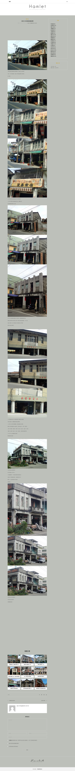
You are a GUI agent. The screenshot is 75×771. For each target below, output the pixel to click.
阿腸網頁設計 (39, 769)
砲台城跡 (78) (53, 30)
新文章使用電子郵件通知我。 (13, 746)
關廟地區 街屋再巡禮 (14, 688)
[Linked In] (46, 694)
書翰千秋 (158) (53, 34)
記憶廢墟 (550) (53, 54)
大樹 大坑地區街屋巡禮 (27, 21)
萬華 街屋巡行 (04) (41, 664)
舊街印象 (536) (53, 51)
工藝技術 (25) (53, 31)
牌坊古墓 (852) (53, 53)
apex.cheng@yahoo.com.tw (23, 705)
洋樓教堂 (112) (53, 28)
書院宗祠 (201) (53, 36)
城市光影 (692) (53, 48)
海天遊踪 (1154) (53, 25)
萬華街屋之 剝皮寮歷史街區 (41, 688)
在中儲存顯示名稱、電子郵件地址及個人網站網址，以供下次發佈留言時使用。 (23, 740)
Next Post (43, 700)
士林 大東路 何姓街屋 (27, 676)
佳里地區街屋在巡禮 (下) (27, 688)
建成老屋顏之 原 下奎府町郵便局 (14, 676)
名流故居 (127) (53, 40)
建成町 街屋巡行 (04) (27, 664)
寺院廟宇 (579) (53, 43)
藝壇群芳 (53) (53, 33)
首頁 (10, 1)
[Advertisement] (27, 32)
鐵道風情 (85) (53, 39)
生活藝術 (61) (53, 45)
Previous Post (12, 700)
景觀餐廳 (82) (53, 37)
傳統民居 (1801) (53, 56)
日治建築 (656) (53, 42)
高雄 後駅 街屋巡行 (41, 676)
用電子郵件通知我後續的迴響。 (14, 743)
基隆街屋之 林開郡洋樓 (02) (14, 664)
